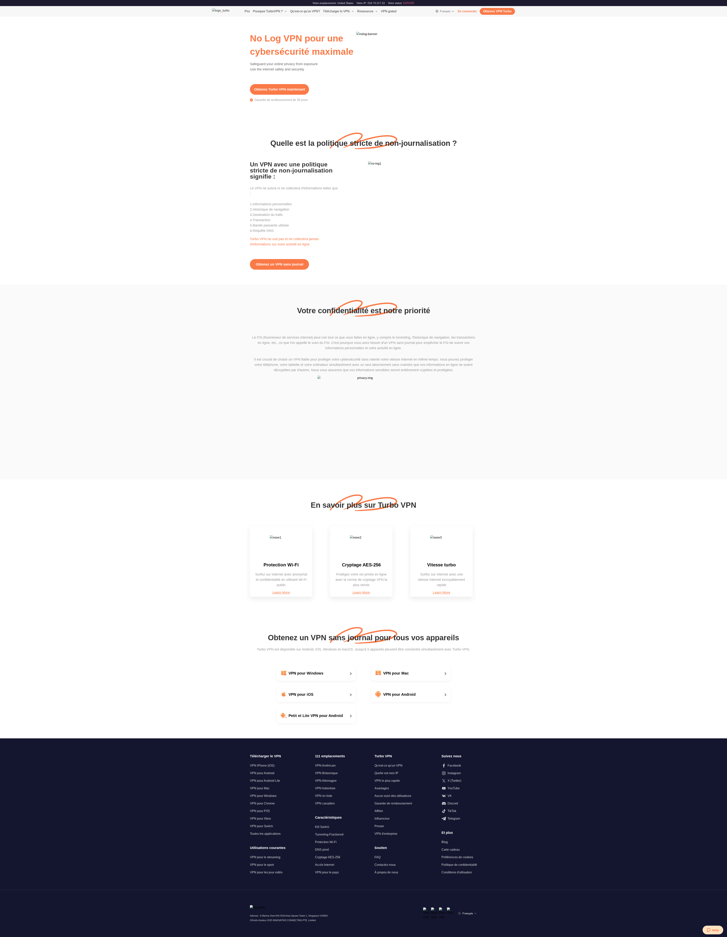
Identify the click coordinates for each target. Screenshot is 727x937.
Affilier (378, 811)
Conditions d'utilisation (457, 872)
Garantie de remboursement (393, 803)
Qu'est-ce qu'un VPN (388, 765)
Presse (379, 826)
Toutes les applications (265, 833)
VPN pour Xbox (260, 818)
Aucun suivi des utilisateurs (392, 795)
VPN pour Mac (260, 788)
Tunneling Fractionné (329, 834)
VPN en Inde (323, 795)
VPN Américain (325, 765)
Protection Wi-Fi (326, 842)
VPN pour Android (262, 773)
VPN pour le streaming (265, 857)
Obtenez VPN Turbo (497, 11)
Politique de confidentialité (459, 864)
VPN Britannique (326, 773)
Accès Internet (324, 864)
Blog (445, 842)
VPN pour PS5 (260, 811)
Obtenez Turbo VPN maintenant (279, 89)
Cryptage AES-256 (327, 857)
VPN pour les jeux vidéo (266, 872)
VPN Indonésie (325, 788)
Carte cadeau (451, 849)
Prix (247, 11)
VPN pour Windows (263, 795)
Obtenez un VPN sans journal (279, 264)
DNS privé (322, 849)
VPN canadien (325, 803)
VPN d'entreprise (385, 833)
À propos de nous (386, 872)
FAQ (377, 857)
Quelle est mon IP (386, 773)
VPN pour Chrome (262, 803)
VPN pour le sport (262, 864)
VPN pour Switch (261, 826)
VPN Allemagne (326, 780)
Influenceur (381, 818)
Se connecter (467, 11)
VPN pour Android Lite (265, 780)
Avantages (381, 788)
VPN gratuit (388, 11)
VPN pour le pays (327, 872)
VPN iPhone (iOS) (262, 765)
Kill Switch (322, 826)
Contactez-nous (385, 864)
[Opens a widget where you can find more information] (712, 930)
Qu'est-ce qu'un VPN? (305, 11)
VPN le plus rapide (387, 780)
